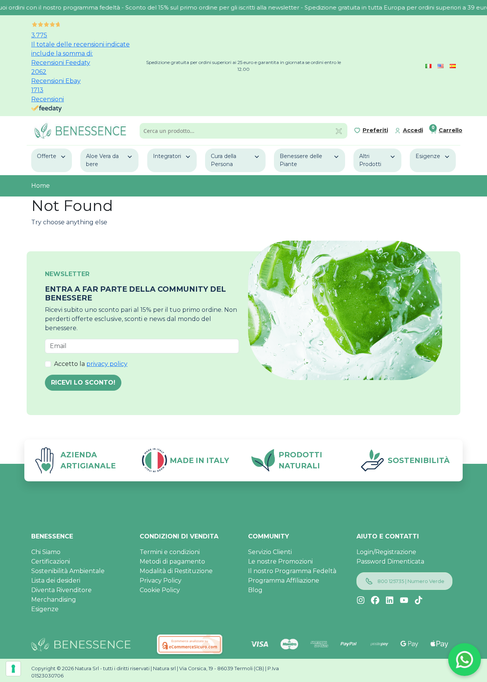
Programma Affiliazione (283, 580)
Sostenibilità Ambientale (68, 571)
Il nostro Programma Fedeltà (292, 571)
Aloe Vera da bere (102, 160)
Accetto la (90, 363)
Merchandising (53, 599)
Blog (255, 590)
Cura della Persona (223, 160)
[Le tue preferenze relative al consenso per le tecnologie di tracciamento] (13, 668)
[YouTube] (404, 600)
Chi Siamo (45, 552)
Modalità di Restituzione (176, 571)
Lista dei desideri (55, 580)
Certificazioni (50, 561)
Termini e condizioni (170, 552)
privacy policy (106, 363)
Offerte (46, 156)
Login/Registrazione (386, 552)
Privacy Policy (160, 580)
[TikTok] (418, 600)
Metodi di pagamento (172, 561)
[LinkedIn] (389, 600)
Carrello (450, 130)
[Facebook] (375, 600)
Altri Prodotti (370, 160)
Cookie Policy (160, 590)
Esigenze (427, 156)
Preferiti (375, 130)
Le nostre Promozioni (280, 561)
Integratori (167, 156)
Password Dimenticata (390, 561)
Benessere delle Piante (301, 160)
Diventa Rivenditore (61, 590)
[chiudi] (339, 131)
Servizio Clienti (270, 552)
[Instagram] (360, 600)
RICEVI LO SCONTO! (83, 382)
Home (40, 185)
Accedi (413, 130)
